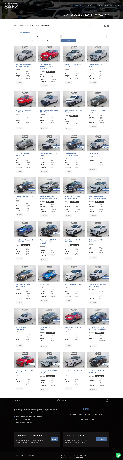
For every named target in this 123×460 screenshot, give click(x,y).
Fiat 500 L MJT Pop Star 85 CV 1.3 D (73, 65)
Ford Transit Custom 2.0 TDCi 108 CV (23, 111)
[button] (118, 455)
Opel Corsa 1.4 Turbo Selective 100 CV (22, 154)
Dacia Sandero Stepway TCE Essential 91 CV (24, 241)
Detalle (20, 82)
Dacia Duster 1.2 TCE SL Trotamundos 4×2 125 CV (72, 154)
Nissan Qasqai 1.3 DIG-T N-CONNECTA (73, 241)
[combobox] (82, 25)
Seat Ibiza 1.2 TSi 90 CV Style (73, 284)
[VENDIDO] (49, 143)
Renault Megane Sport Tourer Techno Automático (48, 197)
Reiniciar (68, 40)
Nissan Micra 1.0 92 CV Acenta (47, 328)
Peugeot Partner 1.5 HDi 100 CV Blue (49, 154)
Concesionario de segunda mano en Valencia (75, 455)
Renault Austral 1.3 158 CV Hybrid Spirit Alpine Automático (48, 242)
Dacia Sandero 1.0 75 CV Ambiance (96, 241)
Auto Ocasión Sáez (28, 455)
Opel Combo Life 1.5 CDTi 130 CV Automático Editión (97, 328)
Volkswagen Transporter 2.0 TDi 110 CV (49, 111)
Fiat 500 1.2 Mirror (46, 284)
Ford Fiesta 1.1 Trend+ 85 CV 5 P (73, 372)
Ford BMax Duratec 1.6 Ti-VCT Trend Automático (24, 65)
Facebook (17, 400)
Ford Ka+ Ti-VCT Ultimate (97, 110)
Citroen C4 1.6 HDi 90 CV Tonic (96, 65)
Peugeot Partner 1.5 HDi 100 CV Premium (73, 111)
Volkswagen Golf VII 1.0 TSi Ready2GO (48, 372)
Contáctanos (101, 439)
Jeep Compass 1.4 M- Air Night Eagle (96, 372)
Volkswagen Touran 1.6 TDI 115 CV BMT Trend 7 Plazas (98, 197)
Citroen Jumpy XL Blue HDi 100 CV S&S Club (97, 285)
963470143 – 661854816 (23, 419)
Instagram (64, 400)
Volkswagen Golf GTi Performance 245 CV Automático (46, 66)
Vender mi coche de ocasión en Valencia (74, 457)
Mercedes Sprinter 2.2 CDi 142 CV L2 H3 (24, 328)
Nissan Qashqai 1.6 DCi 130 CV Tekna (73, 328)
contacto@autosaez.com (24, 422)
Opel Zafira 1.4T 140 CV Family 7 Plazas (23, 285)
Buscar (54, 439)
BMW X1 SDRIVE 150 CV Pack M (25, 197)
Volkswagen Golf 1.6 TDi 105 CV (24, 372)
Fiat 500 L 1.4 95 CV (95, 154)
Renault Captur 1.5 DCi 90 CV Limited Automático (74, 197)
